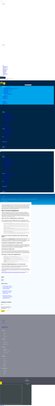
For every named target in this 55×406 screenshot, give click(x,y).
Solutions (3, 3)
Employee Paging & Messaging (8, 119)
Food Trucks (6, 125)
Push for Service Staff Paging (8, 115)
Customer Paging (5, 66)
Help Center (4, 71)
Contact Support (5, 74)
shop (3, 65)
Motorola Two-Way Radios (8, 94)
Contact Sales (5, 73)
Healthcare (6, 122)
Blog (3, 104)
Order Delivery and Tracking (8, 159)
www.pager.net (3, 270)
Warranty (4, 72)
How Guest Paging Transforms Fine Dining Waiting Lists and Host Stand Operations (7, 287)
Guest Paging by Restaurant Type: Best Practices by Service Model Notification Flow (7, 296)
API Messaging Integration (8, 116)
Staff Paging (6, 131)
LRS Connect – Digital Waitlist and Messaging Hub (11, 88)
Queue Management (7, 113)
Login (3, 147)
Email (2, 304)
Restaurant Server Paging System (9, 118)
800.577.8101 (2, 76)
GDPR (27, 380)
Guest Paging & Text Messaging (8, 89)
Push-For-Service (5, 67)
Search (5, 79)
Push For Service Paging (7, 93)
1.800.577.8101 (3, 320)
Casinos (5, 127)
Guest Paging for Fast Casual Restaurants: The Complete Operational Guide (7, 292)
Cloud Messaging (5, 69)
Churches (5, 126)
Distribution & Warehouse (8, 167)
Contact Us (3, 146)
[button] (6, 279)
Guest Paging (6, 114)
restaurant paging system (5, 205)
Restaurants (6, 121)
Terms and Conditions (27, 383)
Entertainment (6, 124)
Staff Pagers (4, 96)
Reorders (4, 101)
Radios (4, 68)
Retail (5, 123)
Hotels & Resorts (6, 170)
